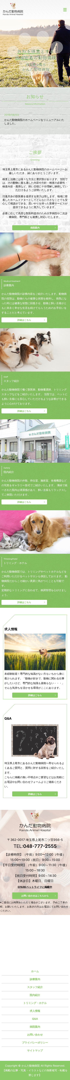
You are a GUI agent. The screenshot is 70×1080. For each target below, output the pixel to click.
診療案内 (35, 979)
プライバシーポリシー (35, 1042)
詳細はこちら (24, 320)
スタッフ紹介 (35, 987)
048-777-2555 (40, 846)
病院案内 (35, 227)
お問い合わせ (35, 1034)
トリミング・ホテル (35, 1002)
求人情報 (35, 1010)
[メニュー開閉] (65, 9)
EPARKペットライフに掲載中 (35, 886)
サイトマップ (35, 1050)
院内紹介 (35, 995)
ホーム (35, 971)
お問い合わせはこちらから (35, 895)
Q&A (35, 1018)
